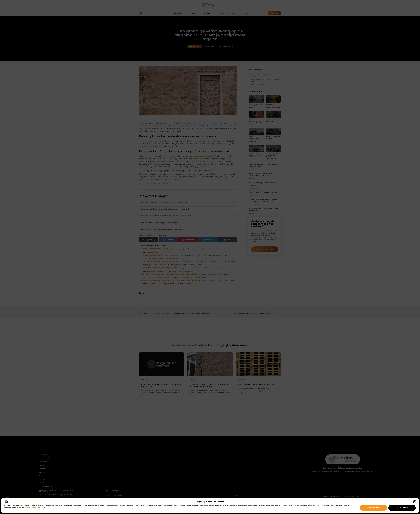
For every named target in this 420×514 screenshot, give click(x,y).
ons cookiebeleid (31, 507)
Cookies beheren (402, 508)
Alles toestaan (373, 508)
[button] (414, 502)
